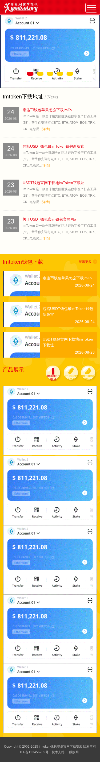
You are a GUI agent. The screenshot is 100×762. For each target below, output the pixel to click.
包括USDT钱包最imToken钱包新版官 (53, 146)
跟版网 (74, 752)
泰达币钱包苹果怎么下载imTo (47, 110)
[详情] (46, 129)
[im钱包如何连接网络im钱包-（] (50, 629)
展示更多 (85, 262)
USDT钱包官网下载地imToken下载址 (53, 183)
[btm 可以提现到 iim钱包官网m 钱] (50, 490)
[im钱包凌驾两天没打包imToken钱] (50, 420)
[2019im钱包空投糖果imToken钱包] (50, 698)
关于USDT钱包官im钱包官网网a (49, 219)
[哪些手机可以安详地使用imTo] (50, 560)
